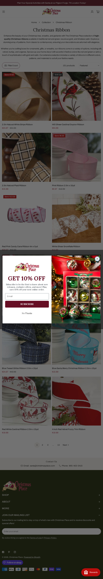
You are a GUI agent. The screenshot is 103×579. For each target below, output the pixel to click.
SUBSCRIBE (27, 304)
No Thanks (27, 313)
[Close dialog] (97, 259)
